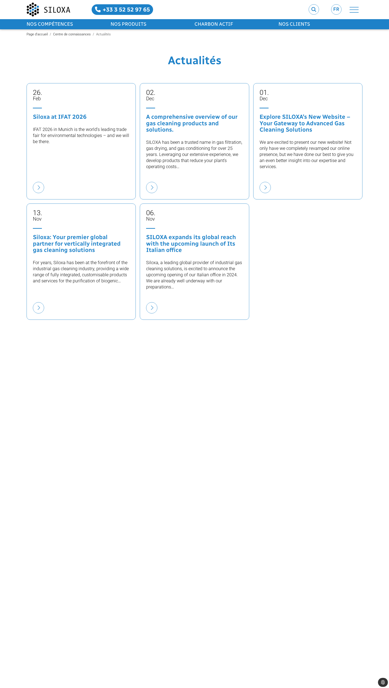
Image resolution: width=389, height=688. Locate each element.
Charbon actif (213, 24)
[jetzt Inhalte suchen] (314, 9)
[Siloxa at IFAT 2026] (38, 187)
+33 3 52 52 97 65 (125, 9)
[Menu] (354, 9)
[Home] (48, 9)
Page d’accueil (37, 34)
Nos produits (128, 24)
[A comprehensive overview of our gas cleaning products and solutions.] (151, 187)
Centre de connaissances (72, 34)
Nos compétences (50, 24)
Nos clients (294, 24)
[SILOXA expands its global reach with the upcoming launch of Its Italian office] (151, 307)
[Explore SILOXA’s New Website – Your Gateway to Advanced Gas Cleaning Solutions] (265, 187)
